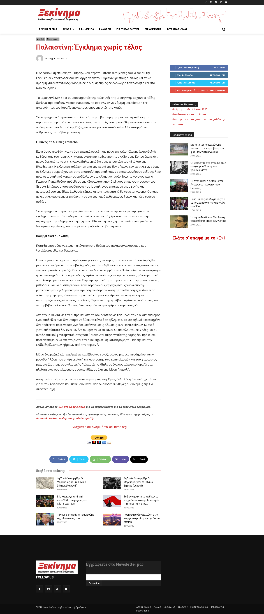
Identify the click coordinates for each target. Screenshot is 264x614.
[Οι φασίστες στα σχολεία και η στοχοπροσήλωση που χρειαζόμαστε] (179, 167)
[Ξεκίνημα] (40, 58)
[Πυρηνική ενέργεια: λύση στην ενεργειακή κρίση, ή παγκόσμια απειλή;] (112, 519)
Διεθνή (40, 39)
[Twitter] (221, 3)
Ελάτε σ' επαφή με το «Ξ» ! (198, 238)
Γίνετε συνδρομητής (213, 90)
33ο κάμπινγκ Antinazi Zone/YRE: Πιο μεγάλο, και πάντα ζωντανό (72, 500)
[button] (223, 29)
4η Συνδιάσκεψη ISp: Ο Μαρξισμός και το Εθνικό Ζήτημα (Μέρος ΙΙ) (71, 482)
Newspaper (52, 39)
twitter (53, 418)
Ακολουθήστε (217, 75)
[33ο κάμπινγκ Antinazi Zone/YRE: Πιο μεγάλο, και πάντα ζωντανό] (45, 501)
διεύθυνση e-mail (96, 572)
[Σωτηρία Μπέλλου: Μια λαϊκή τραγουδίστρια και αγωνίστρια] (179, 221)
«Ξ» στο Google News (71, 406)
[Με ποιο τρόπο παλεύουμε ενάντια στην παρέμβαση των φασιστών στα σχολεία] (179, 149)
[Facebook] (206, 3)
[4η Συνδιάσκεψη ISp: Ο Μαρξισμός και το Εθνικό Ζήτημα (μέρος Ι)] (112, 483)
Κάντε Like (219, 67)
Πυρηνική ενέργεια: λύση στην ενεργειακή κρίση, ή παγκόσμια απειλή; (142, 518)
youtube (78, 418)
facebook (42, 418)
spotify (89, 418)
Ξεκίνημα (50, 58)
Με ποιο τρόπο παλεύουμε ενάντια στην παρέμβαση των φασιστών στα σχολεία (207, 148)
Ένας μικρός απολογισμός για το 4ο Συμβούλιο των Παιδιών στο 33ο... (208, 203)
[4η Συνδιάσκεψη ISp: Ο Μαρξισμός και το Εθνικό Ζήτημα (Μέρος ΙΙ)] (45, 483)
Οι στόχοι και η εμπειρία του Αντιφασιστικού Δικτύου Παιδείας (207, 185)
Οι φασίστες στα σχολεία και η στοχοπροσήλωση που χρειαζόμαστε (208, 166)
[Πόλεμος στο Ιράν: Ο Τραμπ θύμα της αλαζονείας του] (45, 519)
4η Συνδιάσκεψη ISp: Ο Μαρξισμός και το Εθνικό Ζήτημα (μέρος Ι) (138, 482)
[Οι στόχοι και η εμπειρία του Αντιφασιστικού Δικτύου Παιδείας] (179, 185)
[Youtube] (226, 3)
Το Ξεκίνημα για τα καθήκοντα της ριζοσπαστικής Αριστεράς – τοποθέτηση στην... (141, 500)
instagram (65, 418)
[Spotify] (216, 3)
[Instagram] (211, 3)
